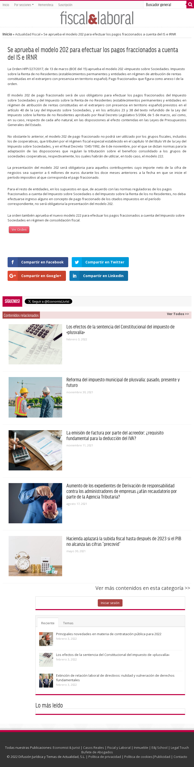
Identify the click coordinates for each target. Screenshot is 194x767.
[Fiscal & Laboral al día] (97, 17)
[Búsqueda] (190, 4)
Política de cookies (138, 756)
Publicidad (162, 756)
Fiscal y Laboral (119, 747)
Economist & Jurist (66, 747)
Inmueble (141, 747)
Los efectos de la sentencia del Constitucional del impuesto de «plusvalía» (112, 654)
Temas (68, 623)
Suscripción (65, 5)
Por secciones (22, 5)
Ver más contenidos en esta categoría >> (142, 588)
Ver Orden (19, 229)
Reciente (48, 623)
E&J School (159, 747)
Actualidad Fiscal (27, 34)
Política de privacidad (104, 756)
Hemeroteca (45, 5)
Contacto (180, 756)
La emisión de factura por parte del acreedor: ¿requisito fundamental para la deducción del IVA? (114, 435)
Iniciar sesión (110, 603)
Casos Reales (93, 747)
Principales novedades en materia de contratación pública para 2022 (108, 634)
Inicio (6, 5)
